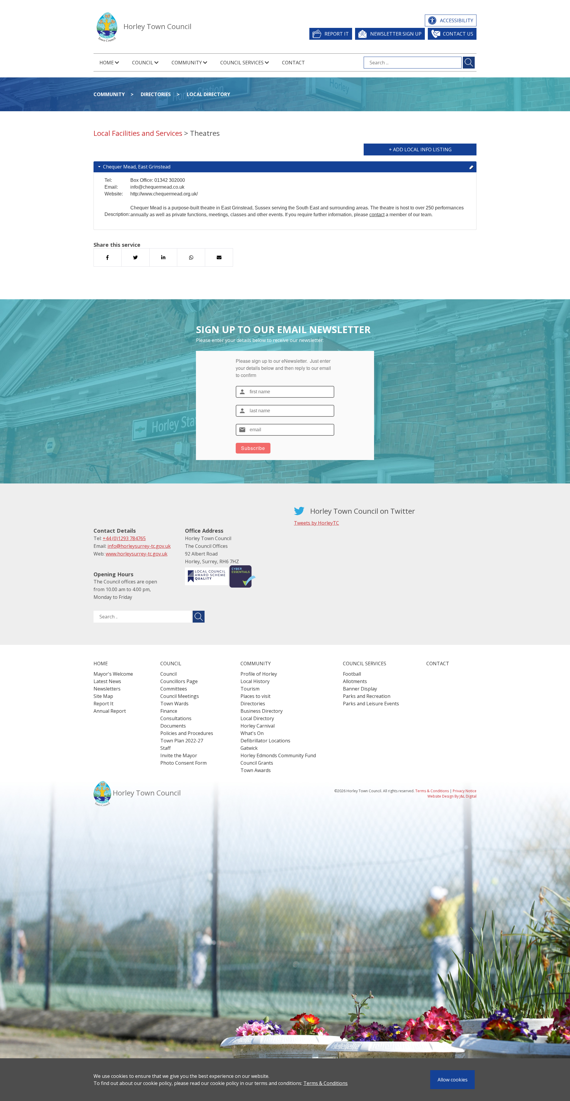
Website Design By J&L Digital (452, 796)
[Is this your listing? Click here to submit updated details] (471, 167)
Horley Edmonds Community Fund (278, 755)
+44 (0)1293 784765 (124, 538)
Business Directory (261, 711)
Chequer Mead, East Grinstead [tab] (136, 166)
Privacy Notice (464, 790)
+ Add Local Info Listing (420, 149)
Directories (156, 94)
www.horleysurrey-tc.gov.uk (136, 553)
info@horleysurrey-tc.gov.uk (139, 546)
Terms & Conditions (325, 1083)
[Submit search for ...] (469, 63)
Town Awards (255, 770)
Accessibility (456, 20)
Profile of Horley (258, 674)
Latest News (107, 681)
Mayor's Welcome (113, 674)
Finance (168, 711)
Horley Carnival (257, 726)
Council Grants (256, 763)
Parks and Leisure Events (371, 703)
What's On (252, 733)
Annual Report (110, 711)
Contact (293, 62)
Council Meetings (179, 696)
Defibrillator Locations (265, 740)
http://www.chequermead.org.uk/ (164, 193)
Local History (255, 681)
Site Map (103, 696)
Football (352, 674)
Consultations (175, 718)
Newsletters (107, 688)
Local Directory (208, 94)
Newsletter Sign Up (396, 34)
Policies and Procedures (186, 733)
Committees (173, 688)
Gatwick (249, 748)
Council (168, 674)
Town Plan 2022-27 (181, 740)
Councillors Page (179, 681)
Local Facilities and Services (138, 133)
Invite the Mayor (178, 755)
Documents (173, 726)
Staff (165, 748)
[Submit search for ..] (199, 617)
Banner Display (360, 688)
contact (376, 214)
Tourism (249, 688)
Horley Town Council (157, 26)
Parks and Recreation (366, 696)
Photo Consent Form (183, 763)
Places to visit (255, 696)
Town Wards (174, 703)
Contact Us (458, 34)
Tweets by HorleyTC (316, 523)
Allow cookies (453, 1079)
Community (109, 94)
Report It (336, 34)
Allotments (355, 681)
